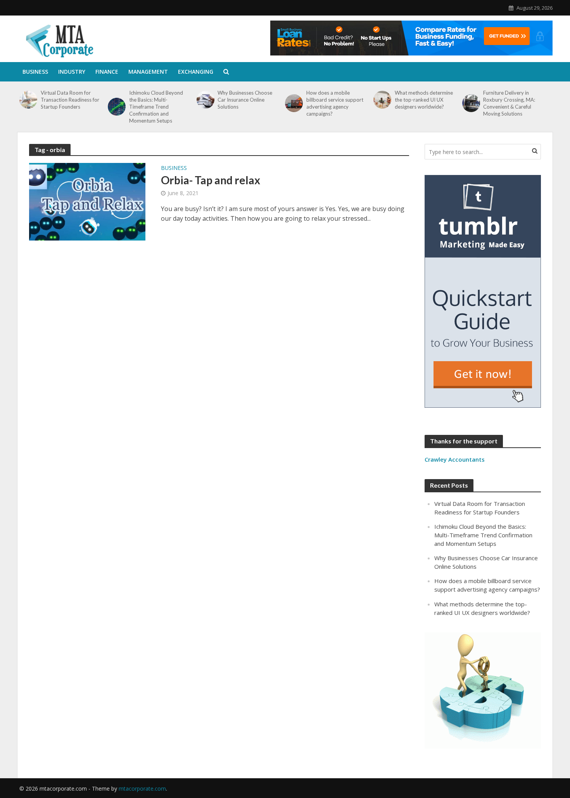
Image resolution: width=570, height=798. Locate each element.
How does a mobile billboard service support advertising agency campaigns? (334, 103)
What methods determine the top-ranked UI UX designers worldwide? (424, 100)
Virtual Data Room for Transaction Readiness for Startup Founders (70, 100)
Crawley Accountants (455, 459)
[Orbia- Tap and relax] (87, 201)
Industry (71, 71)
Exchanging (195, 71)
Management (148, 71)
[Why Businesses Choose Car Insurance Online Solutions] (205, 100)
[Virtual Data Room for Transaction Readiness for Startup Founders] (28, 100)
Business (35, 71)
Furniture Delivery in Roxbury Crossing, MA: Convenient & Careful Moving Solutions (509, 103)
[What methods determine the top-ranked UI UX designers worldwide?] (382, 100)
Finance (106, 71)
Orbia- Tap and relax (210, 180)
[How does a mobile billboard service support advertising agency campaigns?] (293, 103)
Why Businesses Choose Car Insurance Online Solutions (245, 100)
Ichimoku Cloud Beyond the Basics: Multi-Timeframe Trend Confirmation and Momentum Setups (156, 107)
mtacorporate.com (142, 788)
